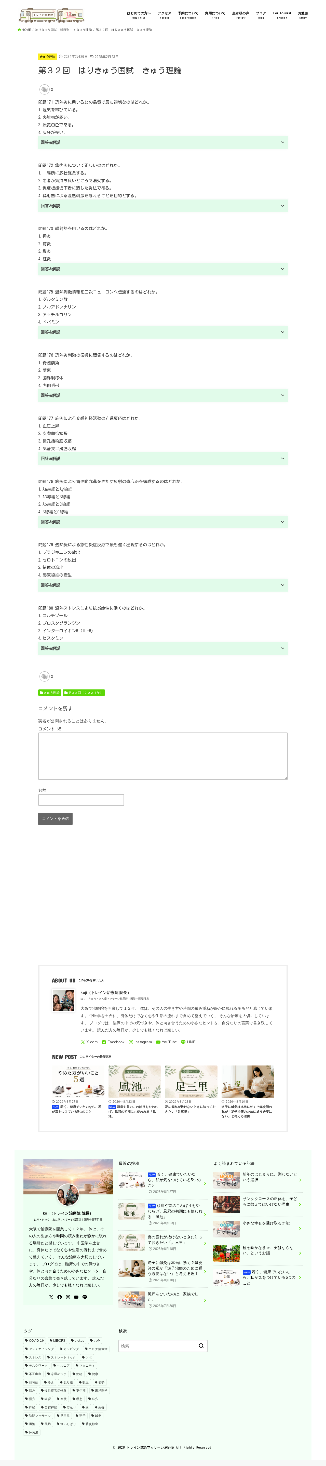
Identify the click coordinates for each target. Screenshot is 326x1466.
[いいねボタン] (44, 89)
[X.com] (89, 1042)
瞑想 (79, 1399)
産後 (63, 1399)
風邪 (48, 1424)
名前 (42, 790)
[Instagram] (140, 1042)
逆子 (82, 1416)
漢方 (32, 1399)
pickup (79, 1340)
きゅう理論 (84, 29)
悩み (32, 1390)
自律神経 (51, 1407)
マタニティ (87, 1365)
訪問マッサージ (40, 1416)
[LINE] (188, 1042)
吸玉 (86, 1382)
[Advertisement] (163, 898)
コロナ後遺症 (98, 1349)
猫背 (48, 1399)
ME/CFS (59, 1340)
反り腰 (68, 1382)
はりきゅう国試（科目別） (53, 29)
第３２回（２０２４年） (85, 693)
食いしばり (68, 1424)
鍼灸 (98, 1416)
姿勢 (101, 1382)
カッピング (71, 1349)
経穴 (95, 1399)
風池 (32, 1424)
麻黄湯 (33, 1432)
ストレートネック (63, 1357)
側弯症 (33, 1382)
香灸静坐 (92, 1424)
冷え (51, 1382)
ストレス (35, 1357)
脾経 (32, 1407)
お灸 (97, 1340)
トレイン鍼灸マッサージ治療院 (150, 1447)
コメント (49, 729)
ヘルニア (63, 1365)
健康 (95, 1374)
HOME (26, 29)
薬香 (101, 1407)
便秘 (79, 1374)
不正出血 (35, 1374)
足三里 (65, 1416)
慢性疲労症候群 (55, 1390)
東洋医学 (101, 1390)
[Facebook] (113, 1042)
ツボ (89, 1357)
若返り (71, 1407)
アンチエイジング (41, 1349)
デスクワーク (38, 1365)
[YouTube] (166, 1042)
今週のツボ (59, 1374)
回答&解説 (51, 142)
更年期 (81, 1390)
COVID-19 (36, 1340)
